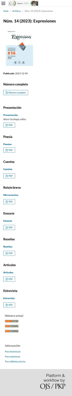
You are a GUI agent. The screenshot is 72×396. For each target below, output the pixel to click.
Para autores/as (12, 356)
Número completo (17, 92)
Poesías (7, 144)
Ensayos (7, 220)
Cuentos (7, 169)
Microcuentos (10, 195)
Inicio (5, 11)
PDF (10, 125)
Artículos (8, 272)
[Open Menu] (3, 3)
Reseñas (7, 246)
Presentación (10, 115)
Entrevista (9, 298)
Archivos (16, 11)
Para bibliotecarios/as (15, 361)
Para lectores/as (13, 351)
